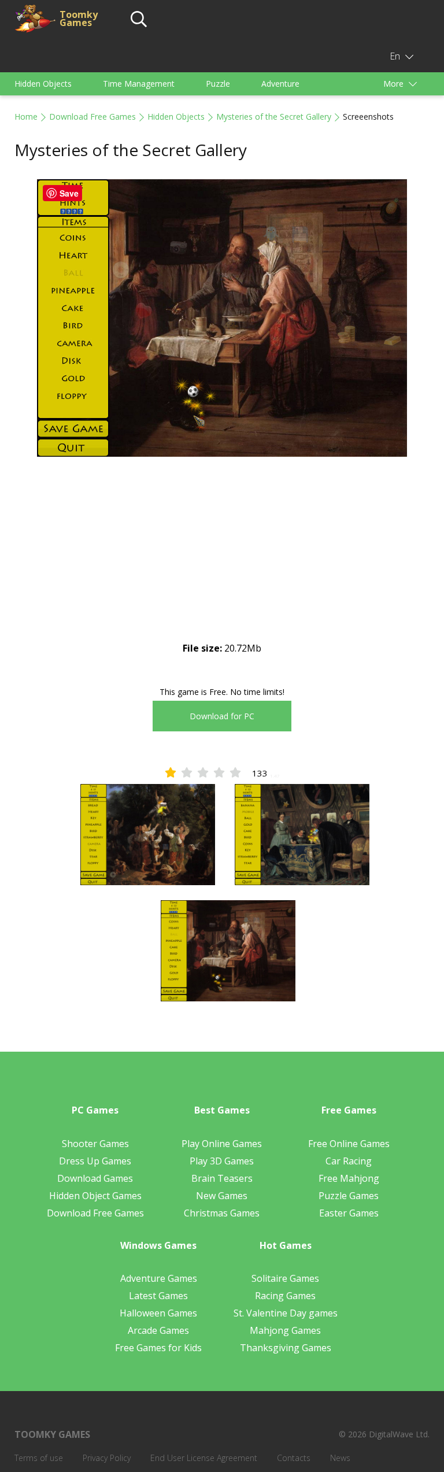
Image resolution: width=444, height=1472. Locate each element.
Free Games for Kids (158, 1347)
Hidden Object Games (95, 1195)
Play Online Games (222, 1143)
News (340, 1457)
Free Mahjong (349, 1178)
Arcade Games (158, 1330)
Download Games (95, 1178)
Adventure (280, 83)
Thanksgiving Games (285, 1347)
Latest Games (158, 1295)
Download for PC (222, 716)
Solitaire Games (285, 1278)
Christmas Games (222, 1213)
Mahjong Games (285, 1330)
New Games (221, 1195)
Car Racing (348, 1161)
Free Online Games (349, 1143)
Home (26, 116)
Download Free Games (92, 116)
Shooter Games (95, 1143)
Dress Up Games (95, 1161)
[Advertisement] (222, 559)
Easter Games (349, 1213)
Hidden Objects (43, 83)
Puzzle (218, 83)
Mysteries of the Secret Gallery (273, 116)
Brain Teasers (222, 1178)
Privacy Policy (107, 1457)
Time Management (139, 83)
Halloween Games (158, 1313)
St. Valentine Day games (286, 1313)
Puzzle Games (349, 1195)
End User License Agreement (203, 1457)
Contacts (293, 1457)
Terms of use (38, 1457)
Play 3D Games (222, 1161)
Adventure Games (158, 1278)
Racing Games (285, 1295)
